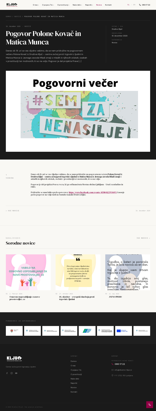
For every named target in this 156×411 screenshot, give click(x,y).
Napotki (89, 5)
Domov (8, 16)
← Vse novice (12, 211)
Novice (99, 5)
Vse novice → (143, 238)
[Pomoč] (149, 404)
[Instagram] (11, 373)
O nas (36, 5)
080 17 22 (146, 5)
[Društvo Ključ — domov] (12, 4)
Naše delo (77, 5)
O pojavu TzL (48, 5)
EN (134, 5)
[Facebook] (7, 373)
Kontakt (108, 5)
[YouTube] (16, 373)
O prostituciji (63, 5)
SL (128, 5)
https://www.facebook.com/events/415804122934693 (93, 192)
